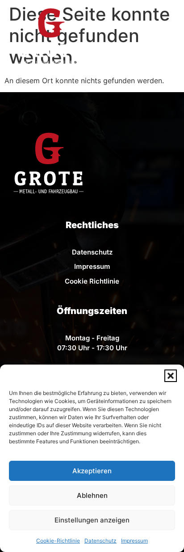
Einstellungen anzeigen (92, 520)
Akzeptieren (92, 471)
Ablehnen (92, 495)
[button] (170, 375)
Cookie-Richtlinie (58, 540)
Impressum (134, 540)
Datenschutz (100, 540)
